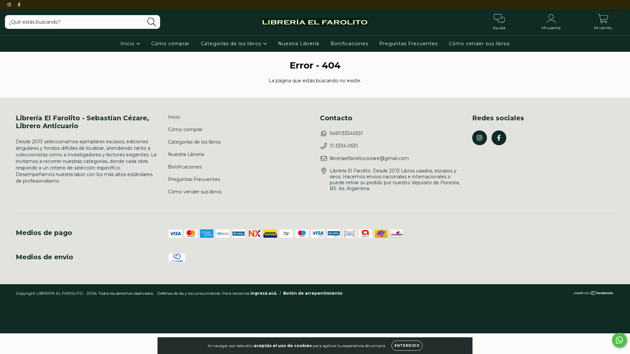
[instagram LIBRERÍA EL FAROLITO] (10, 5)
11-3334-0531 (344, 146)
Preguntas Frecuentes (408, 44)
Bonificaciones (349, 44)
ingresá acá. (263, 293)
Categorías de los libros (232, 44)
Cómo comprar (170, 44)
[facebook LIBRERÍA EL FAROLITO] (19, 5)
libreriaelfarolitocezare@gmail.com (369, 158)
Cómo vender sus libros (479, 44)
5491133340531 (346, 133)
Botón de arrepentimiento (313, 293)
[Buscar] (151, 22)
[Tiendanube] (593, 293)
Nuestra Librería (298, 44)
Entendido (407, 346)
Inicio (128, 44)
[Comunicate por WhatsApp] (619, 340)
